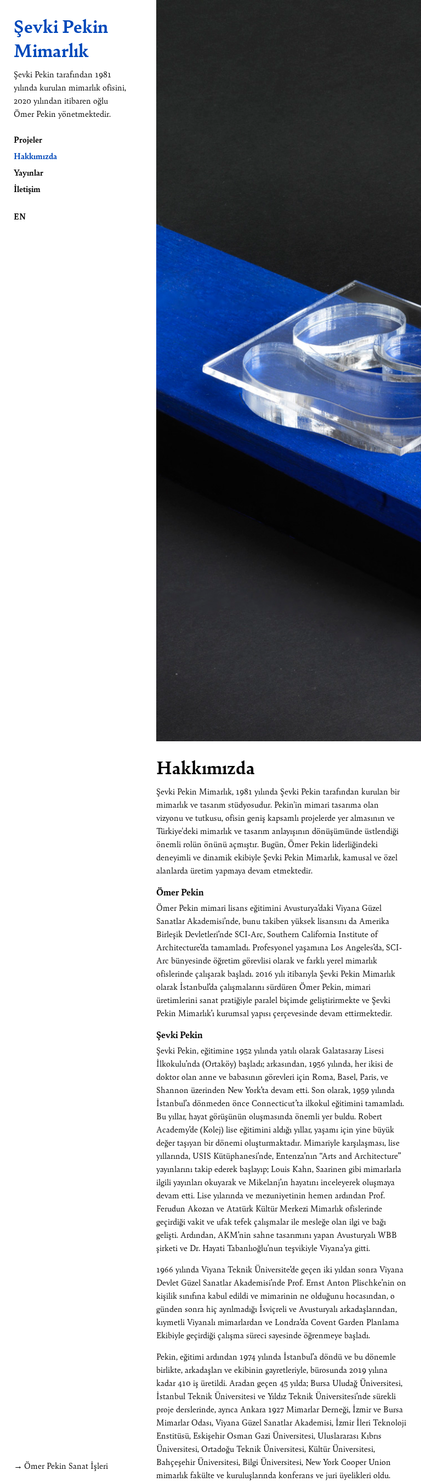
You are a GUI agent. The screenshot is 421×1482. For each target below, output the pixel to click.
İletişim (27, 188)
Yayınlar (28, 172)
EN (20, 216)
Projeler (28, 139)
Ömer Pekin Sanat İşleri (66, 1465)
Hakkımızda (35, 155)
